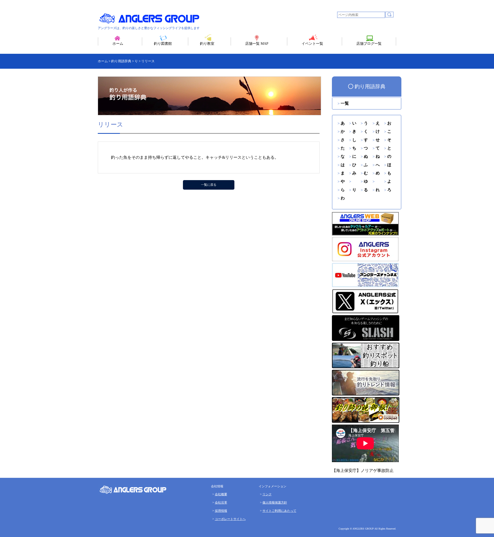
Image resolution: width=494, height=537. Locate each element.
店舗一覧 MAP (256, 44)
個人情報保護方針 (274, 502)
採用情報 (221, 511)
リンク (267, 494)
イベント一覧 (312, 44)
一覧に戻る (208, 185)
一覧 (345, 103)
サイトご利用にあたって (279, 511)
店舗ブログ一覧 (369, 44)
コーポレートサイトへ (230, 519)
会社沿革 (221, 502)
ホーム (117, 44)
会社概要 (221, 494)
